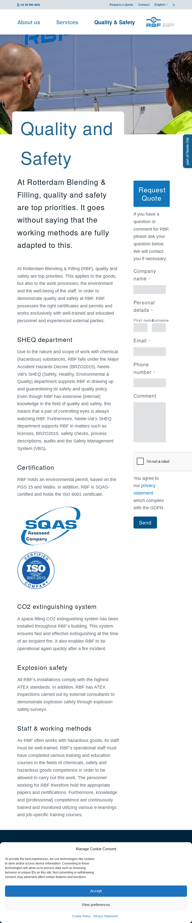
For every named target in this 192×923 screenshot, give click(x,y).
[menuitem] (121, 5)
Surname (159, 320)
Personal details (144, 306)
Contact (144, 5)
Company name (145, 274)
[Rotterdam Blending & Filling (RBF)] (160, 22)
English (159, 5)
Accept (96, 891)
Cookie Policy (81, 916)
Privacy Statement (105, 916)
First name (141, 320)
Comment (145, 395)
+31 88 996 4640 (30, 4)
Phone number (144, 368)
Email (142, 340)
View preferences (96, 904)
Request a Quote (121, 5)
